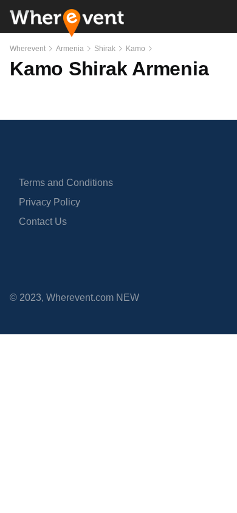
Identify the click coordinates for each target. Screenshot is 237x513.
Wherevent (28, 48)
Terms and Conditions (66, 182)
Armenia (70, 48)
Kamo (135, 48)
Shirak (104, 48)
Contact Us (43, 221)
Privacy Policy (49, 202)
